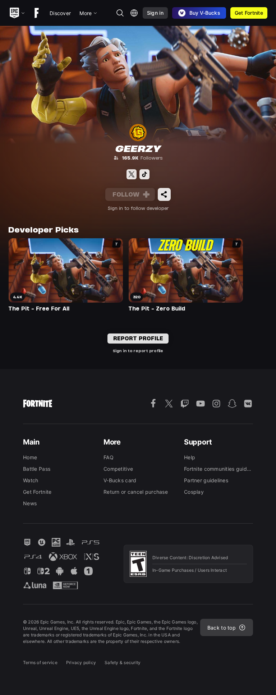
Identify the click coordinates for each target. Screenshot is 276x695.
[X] (131, 174)
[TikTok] (144, 174)
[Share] (164, 194)
